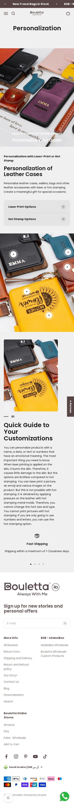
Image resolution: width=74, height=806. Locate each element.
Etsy (6, 731)
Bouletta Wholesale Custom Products (53, 654)
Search (8, 701)
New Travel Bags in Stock (25, 4)
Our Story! (10, 675)
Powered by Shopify (35, 795)
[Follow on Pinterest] (25, 756)
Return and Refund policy (16, 667)
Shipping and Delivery (18, 658)
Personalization (14, 695)
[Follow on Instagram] (16, 756)
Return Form (12, 652)
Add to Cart (11, 744)
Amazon (9, 725)
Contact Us (11, 682)
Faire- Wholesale (15, 738)
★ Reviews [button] (70, 406)
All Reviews (11, 645)
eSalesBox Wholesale (54, 645)
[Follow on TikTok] (45, 756)
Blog (6, 688)
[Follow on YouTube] (35, 756)
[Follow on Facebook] (6, 756)
